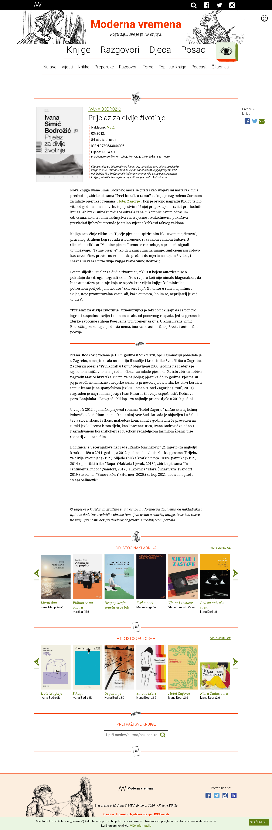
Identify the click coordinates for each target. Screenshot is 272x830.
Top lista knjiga (172, 66)
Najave (50, 66)
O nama (108, 814)
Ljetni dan (52, 604)
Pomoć (121, 814)
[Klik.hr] (234, 796)
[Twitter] (219, 5)
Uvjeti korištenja (140, 814)
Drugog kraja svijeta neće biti (117, 605)
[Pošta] (262, 120)
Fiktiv (173, 805)
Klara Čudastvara (214, 695)
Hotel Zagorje (128, 201)
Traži (163, 735)
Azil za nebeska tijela (212, 606)
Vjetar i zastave (181, 604)
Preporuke (104, 66)
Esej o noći (146, 604)
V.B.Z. (111, 127)
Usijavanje (114, 695)
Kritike (83, 66)
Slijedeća (235, 575)
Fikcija (82, 695)
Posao (193, 49)
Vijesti (67, 66)
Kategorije (226, 50)
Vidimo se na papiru (83, 606)
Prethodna (36, 575)
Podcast (199, 66)
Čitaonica (220, 66)
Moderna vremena (136, 24)
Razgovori (119, 49)
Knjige (79, 49)
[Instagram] (232, 5)
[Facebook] (206, 5)
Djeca (160, 49)
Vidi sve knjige (220, 547)
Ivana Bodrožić (104, 109)
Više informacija (140, 825)
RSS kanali (161, 814)
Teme (148, 66)
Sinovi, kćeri (146, 695)
